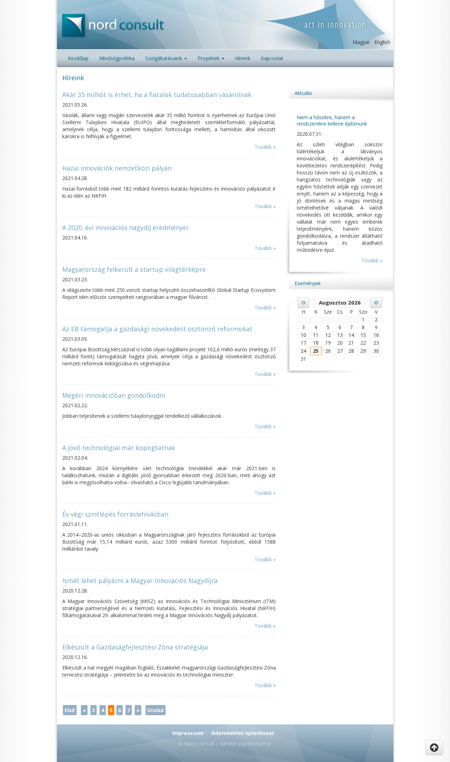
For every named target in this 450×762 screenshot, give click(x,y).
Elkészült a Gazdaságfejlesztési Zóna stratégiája (135, 647)
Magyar (361, 42)
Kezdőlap (78, 58)
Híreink (242, 58)
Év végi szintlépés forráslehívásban (115, 514)
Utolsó (155, 710)
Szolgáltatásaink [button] (164, 58)
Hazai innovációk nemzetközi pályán (117, 168)
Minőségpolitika (117, 58)
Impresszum (188, 733)
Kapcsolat (272, 58)
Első (70, 710)
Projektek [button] (209, 58)
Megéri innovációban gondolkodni (113, 395)
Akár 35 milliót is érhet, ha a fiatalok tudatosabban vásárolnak (156, 94)
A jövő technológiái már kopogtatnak (118, 447)
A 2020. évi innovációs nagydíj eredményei (125, 227)
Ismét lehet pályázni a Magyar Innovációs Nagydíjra (140, 580)
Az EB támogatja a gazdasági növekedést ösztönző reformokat (157, 329)
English (382, 42)
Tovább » (265, 146)
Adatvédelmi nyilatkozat (242, 733)
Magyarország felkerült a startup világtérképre (134, 269)
